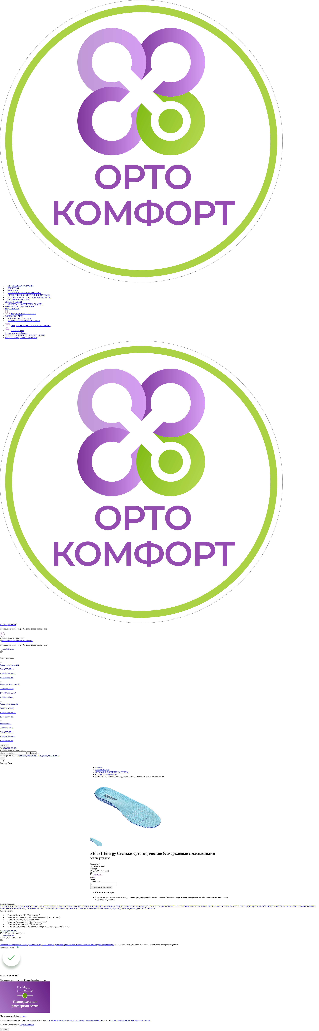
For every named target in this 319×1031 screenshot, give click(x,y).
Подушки (43, 755)
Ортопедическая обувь (28, 755)
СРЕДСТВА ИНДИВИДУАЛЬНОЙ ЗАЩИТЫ (25, 335)
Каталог (4, 745)
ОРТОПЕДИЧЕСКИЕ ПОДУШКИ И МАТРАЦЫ (29, 295)
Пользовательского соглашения (61, 1020)
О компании (21, 641)
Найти (33, 753)
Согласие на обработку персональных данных (130, 1020)
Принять (4, 1029)
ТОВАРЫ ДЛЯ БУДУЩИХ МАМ (19, 306)
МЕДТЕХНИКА (12, 309)
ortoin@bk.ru (8, 649)
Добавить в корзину (102, 887)
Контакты (12, 641)
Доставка (4, 641)
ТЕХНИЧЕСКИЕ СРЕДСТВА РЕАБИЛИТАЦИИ (29, 297)
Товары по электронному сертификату (21, 338)
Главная (98, 767)
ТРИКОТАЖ (13, 288)
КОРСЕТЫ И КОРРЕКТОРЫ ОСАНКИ (25, 304)
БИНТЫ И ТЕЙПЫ (13, 302)
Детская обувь (53, 755)
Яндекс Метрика (27, 1025)
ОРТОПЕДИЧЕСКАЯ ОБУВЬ (21, 286)
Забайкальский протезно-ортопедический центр (20, 945)
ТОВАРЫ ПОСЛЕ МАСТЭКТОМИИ (24, 321)
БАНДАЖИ (13, 290)
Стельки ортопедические (106, 774)
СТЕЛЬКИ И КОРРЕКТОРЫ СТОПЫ (24, 293)
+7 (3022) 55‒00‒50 (8, 625)
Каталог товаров (102, 770)
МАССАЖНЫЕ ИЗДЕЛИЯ (19, 318)
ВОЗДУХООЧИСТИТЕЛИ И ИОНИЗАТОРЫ (30, 326)
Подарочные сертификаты (16, 333)
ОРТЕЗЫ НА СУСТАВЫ (18, 299)
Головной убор (17, 331)
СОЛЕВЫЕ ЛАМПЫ (14, 316)
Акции (30, 641)
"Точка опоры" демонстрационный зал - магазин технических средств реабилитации (77, 945)
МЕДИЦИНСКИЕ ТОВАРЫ (23, 314)
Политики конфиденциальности (89, 1020)
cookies (23, 1016)
